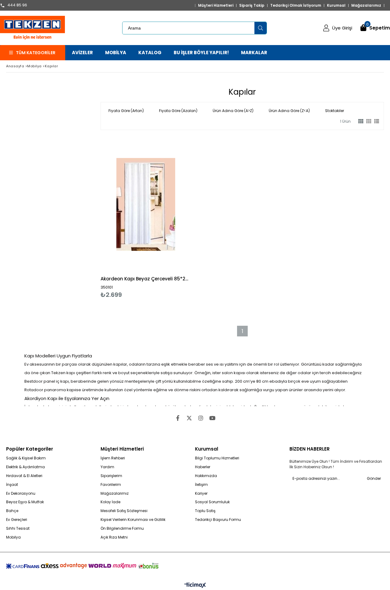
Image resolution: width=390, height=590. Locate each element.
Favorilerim (111, 484)
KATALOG (149, 52)
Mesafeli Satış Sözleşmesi (124, 510)
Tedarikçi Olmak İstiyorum (295, 5)
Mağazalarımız (366, 5)
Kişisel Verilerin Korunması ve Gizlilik (133, 519)
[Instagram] (201, 418)
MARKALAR (254, 52)
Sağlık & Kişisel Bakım (26, 458)
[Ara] (260, 28)
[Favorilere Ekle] (145, 217)
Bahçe (12, 510)
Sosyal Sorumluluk (212, 502)
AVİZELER (82, 52)
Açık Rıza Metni (114, 537)
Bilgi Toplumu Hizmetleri (217, 458)
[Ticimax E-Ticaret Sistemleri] (195, 585)
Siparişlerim (111, 475)
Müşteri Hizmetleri (215, 5)
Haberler (202, 467)
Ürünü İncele (167, 217)
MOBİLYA (115, 52)
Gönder (374, 478)
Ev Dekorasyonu (20, 493)
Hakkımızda (206, 475)
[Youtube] (212, 418)
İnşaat (12, 484)
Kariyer (201, 493)
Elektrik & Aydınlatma (25, 467)
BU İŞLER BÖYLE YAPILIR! (201, 52)
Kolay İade (110, 502)
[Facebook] (177, 418)
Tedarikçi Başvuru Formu (218, 519)
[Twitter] (189, 418)
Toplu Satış (205, 510)
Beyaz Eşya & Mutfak (25, 502)
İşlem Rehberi (113, 458)
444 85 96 (17, 5)
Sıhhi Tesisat (18, 528)
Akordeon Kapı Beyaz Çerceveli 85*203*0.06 (146, 279)
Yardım (107, 467)
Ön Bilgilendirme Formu (122, 528)
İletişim (201, 484)
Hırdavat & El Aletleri (24, 475)
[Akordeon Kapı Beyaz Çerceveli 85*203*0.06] (146, 204)
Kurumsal (336, 5)
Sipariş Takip (251, 5)
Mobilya (13, 537)
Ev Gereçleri (16, 519)
